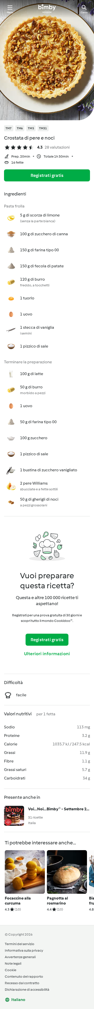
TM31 (43, 128)
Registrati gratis (47, 175)
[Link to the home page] (47, 9)
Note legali (13, 963)
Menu (10, 12)
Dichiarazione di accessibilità (27, 989)
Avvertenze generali (20, 957)
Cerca (84, 12)
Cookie (10, 970)
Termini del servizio (19, 944)
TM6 (20, 128)
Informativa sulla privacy (24, 950)
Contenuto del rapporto (24, 976)
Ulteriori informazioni (47, 653)
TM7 (9, 128)
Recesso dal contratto (22, 983)
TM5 (31, 128)
